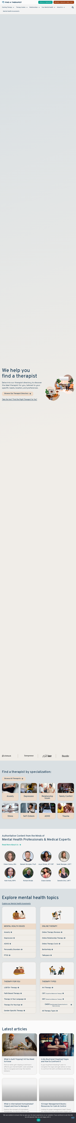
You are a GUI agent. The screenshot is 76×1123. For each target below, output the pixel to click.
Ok (38, 1120)
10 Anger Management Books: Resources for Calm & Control (53, 1105)
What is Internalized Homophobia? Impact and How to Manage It (18, 1105)
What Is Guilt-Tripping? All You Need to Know (19, 1060)
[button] (72, 7)
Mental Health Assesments (11, 11)
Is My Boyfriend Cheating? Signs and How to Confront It (55, 1060)
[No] (73, 1118)
